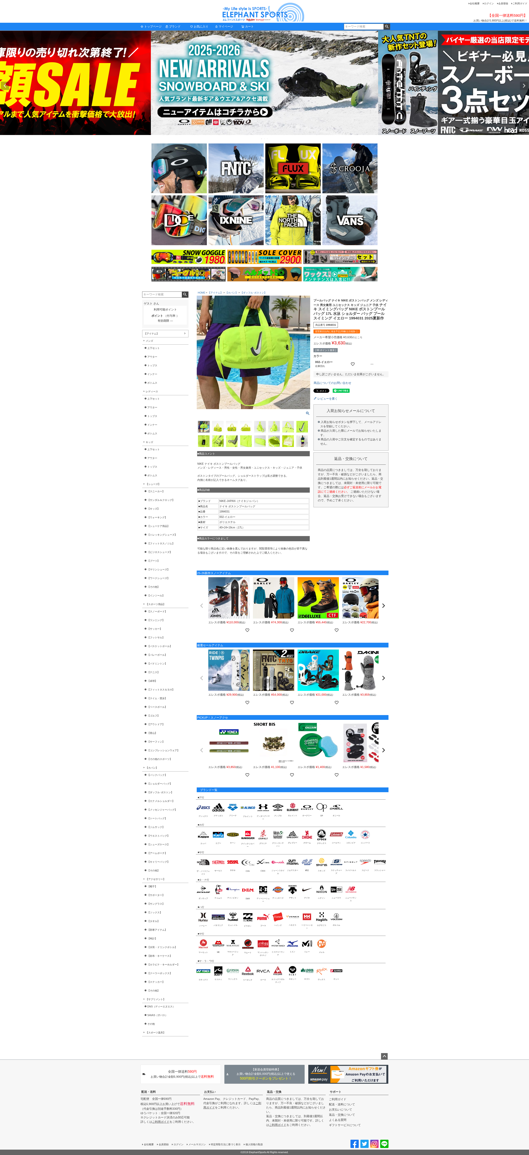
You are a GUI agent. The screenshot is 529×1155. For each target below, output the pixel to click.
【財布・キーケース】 (159, 955)
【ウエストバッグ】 (158, 835)
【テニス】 (153, 672)
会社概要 (475, 3)
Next (524, 86)
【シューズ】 (153, 484)
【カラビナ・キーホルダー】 (163, 964)
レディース (152, 391)
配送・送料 (148, 1091)
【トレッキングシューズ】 (162, 534)
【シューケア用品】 (158, 526)
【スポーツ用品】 (156, 604)
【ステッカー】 (156, 982)
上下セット (153, 348)
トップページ (153, 26)
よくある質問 (337, 1120)
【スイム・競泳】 (157, 698)
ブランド (175, 26)
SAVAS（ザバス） (157, 1015)
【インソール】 (156, 595)
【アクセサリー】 (156, 879)
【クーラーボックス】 (159, 973)
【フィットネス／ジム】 (161, 543)
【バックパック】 (157, 775)
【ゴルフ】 (153, 715)
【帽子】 (152, 886)
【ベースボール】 (157, 707)
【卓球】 (152, 681)
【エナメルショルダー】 (161, 801)
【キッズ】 (153, 508)
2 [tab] (265, 139)
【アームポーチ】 (157, 853)
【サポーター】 (156, 895)
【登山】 (152, 733)
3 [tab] (268, 139)
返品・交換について (342, 1114)
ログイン (489, 3)
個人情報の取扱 (254, 1144)
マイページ (226, 26)
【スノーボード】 (157, 611)
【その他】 (153, 586)
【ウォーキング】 (157, 517)
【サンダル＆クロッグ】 (161, 500)
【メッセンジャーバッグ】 (162, 809)
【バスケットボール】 (159, 646)
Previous (5, 86)
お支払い (210, 1091)
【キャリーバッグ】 (158, 861)
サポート (335, 1091)
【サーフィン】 (156, 741)
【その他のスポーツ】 (159, 759)
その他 (151, 1023)
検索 (387, 27)
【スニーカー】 (156, 491)
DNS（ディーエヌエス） (161, 1006)
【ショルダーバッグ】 (159, 783)
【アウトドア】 (156, 724)
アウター (152, 356)
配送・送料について (342, 1104)
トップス (152, 365)
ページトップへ (384, 1056)
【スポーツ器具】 (156, 1032)
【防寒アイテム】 (157, 929)
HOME (201, 292)
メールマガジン (197, 1144)
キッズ (149, 442)
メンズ (149, 340)
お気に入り (201, 26)
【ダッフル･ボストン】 (160, 792)
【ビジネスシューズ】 (159, 552)
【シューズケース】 (158, 844)
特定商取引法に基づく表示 (226, 1144)
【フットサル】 (156, 637)
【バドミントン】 (157, 663)
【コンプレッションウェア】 (163, 750)
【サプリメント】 (156, 999)
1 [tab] (262, 139)
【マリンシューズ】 (158, 569)
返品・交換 (274, 1091)
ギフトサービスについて (345, 1125)
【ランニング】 (156, 620)
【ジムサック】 (156, 827)
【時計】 (152, 938)
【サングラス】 (156, 903)
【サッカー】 (154, 628)
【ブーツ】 (153, 560)
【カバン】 (152, 767)
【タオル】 (153, 921)
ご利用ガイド (519, 3)
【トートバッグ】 (157, 818)
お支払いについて (340, 1109)
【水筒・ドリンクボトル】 (162, 947)
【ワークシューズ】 (158, 578)
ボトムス (152, 382)
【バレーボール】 (157, 654)
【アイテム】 (151, 333)
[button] (202, 605)
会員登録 (503, 3)
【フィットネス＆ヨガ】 (161, 689)
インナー (152, 374)
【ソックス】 (154, 912)
